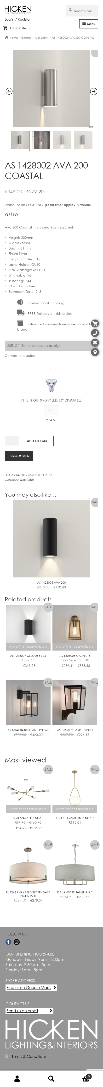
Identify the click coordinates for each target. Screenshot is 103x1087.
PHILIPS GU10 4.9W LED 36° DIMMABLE (51, 400)
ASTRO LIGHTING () (54, 204)
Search (51, 1079)
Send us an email (22, 1010)
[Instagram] (17, 942)
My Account (17, 1079)
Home (14, 38)
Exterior (26, 38)
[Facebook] (8, 942)
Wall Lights (41, 38)
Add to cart (38, 441)
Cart (79, 1074)
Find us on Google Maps (29, 987)
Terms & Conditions (29, 1056)
